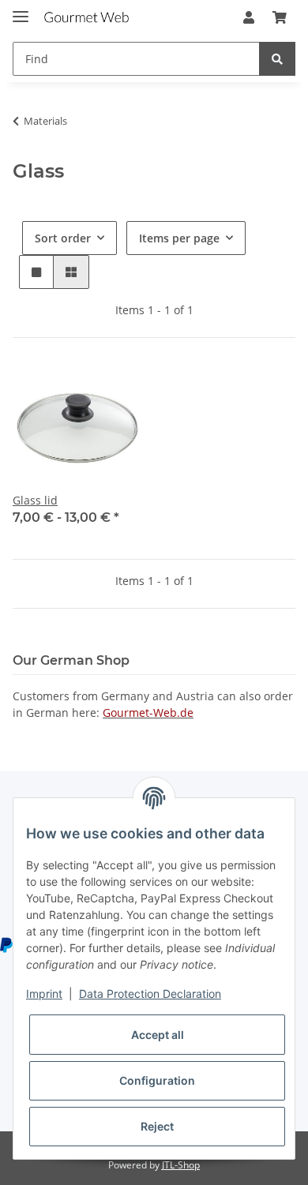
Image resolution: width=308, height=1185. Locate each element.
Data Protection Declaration (150, 993)
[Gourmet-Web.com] (86, 18)
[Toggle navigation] (20, 10)
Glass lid (35, 500)
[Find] (277, 59)
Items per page (179, 238)
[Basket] (279, 17)
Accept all (157, 1034)
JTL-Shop (181, 1165)
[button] (249, 17)
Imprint (44, 993)
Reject (157, 1126)
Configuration (157, 1080)
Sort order (63, 238)
